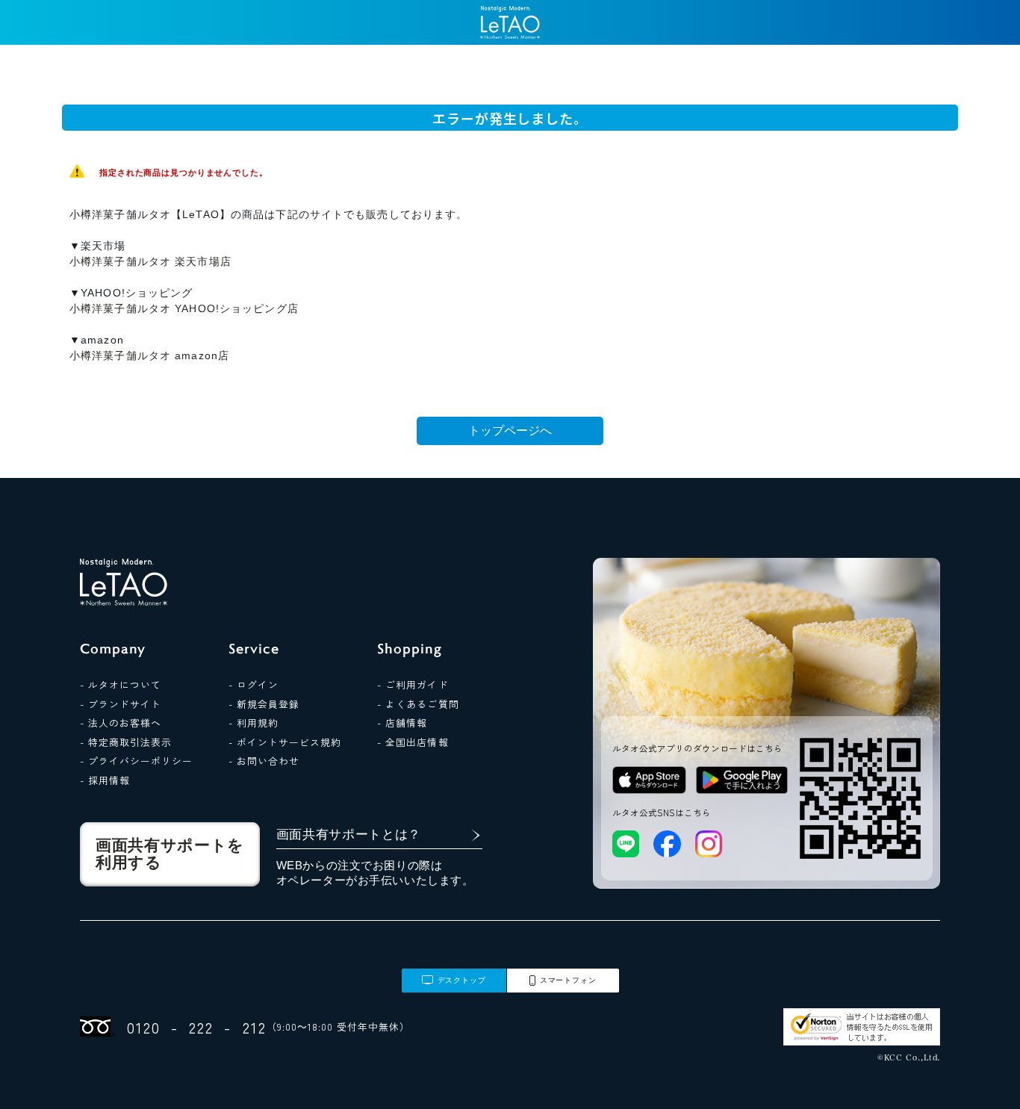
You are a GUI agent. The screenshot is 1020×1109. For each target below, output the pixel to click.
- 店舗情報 (402, 722)
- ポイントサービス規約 (284, 742)
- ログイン (253, 684)
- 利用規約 (253, 722)
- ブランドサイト (120, 704)
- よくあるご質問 (417, 704)
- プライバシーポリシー (136, 761)
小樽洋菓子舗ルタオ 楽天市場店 (150, 261)
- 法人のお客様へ (120, 722)
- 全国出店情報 (412, 742)
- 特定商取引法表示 (126, 742)
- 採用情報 (105, 780)
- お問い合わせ (263, 761)
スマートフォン (568, 980)
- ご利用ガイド (412, 684)
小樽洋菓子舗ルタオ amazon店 (149, 355)
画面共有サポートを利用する (170, 854)
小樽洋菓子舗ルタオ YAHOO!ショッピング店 (184, 308)
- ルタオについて (120, 684)
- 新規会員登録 (263, 704)
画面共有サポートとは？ (349, 834)
